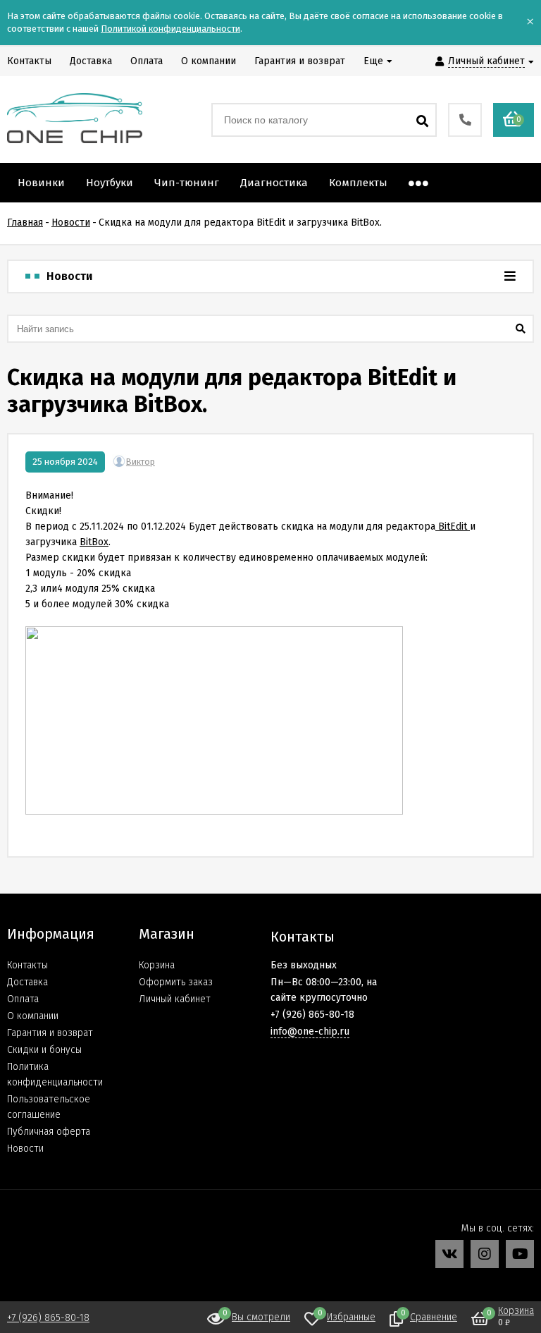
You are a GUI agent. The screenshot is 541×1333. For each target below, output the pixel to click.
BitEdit (452, 526)
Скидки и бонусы (44, 1050)
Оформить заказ (176, 982)
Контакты (27, 965)
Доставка (27, 982)
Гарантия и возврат (50, 1033)
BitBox (94, 542)
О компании (32, 1016)
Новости (25, 1149)
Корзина (157, 965)
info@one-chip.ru (309, 1031)
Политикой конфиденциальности (170, 28)
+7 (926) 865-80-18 (48, 1318)
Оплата (23, 999)
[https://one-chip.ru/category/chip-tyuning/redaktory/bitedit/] (436, 526)
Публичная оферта (48, 1132)
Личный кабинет (175, 999)
